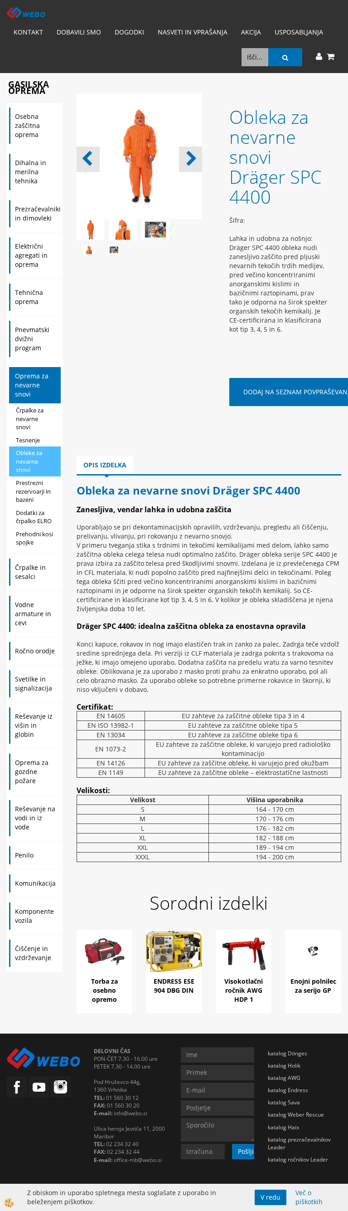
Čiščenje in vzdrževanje (33, 953)
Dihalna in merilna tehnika (30, 171)
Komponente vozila (34, 916)
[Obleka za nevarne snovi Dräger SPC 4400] (89, 249)
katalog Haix (283, 1127)
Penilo (24, 855)
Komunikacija (35, 883)
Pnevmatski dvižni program (32, 338)
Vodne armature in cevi (33, 613)
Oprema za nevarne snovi (31, 385)
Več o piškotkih (309, 1197)
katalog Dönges (287, 1053)
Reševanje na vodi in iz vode (35, 817)
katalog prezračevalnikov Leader (299, 1143)
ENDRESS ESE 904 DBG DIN (174, 986)
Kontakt (28, 32)
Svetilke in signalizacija (33, 683)
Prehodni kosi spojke (34, 538)
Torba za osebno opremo (104, 990)
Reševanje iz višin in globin (34, 725)
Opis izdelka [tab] (104, 465)
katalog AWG (284, 1078)
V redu (270, 1197)
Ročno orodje (35, 651)
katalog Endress (288, 1090)
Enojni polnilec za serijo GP (313, 986)
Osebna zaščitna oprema (27, 125)
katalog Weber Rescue (296, 1114)
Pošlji (246, 1151)
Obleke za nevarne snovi (29, 461)
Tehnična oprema (29, 297)
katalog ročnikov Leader (298, 1159)
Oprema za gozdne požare (31, 771)
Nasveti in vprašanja (192, 32)
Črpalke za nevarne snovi (30, 418)
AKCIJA (251, 32)
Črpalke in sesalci (30, 572)
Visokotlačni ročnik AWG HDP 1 (243, 990)
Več (104, 964)
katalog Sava (284, 1102)
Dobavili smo (79, 32)
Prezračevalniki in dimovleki (38, 213)
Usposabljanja (299, 32)
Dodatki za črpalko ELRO (34, 517)
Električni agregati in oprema (31, 255)
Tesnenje (28, 440)
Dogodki (129, 32)
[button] (190, 159)
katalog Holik (284, 1065)
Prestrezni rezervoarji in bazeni (33, 491)
